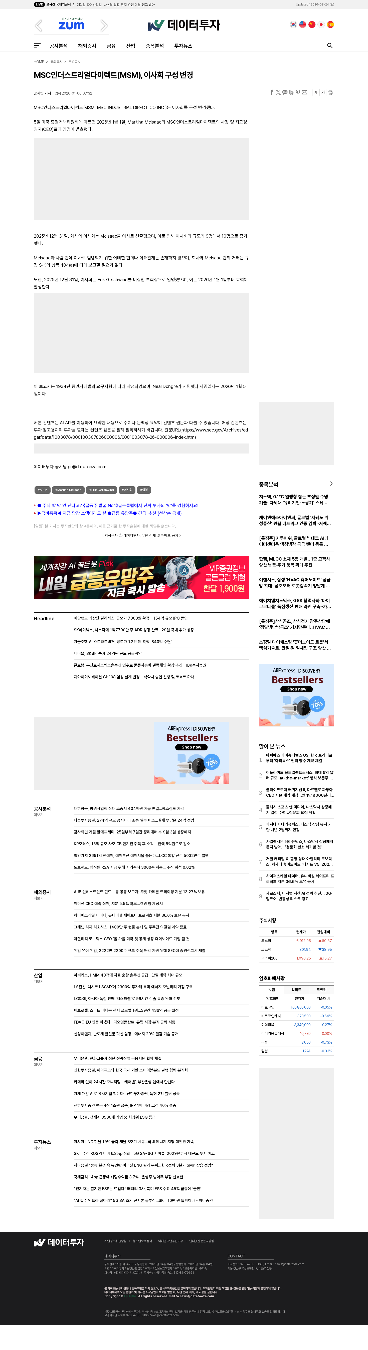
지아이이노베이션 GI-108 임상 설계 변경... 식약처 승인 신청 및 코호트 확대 (134, 677)
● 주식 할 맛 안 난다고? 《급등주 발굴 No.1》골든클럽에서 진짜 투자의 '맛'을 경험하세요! (117, 505)
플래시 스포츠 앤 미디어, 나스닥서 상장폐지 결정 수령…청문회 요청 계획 (299, 810)
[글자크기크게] (323, 92)
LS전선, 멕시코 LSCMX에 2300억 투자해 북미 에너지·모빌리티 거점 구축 (133, 987)
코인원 (321, 990)
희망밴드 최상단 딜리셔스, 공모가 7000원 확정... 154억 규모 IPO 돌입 (131, 618)
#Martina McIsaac (68, 490)
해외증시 (87, 46)
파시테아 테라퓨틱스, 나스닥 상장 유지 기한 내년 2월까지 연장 (299, 827)
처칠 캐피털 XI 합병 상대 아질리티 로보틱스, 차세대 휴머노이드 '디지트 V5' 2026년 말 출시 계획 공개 (299, 861)
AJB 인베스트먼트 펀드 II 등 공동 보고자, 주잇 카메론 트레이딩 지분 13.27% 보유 (139, 891)
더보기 (39, 815)
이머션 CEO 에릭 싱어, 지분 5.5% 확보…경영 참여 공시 (118, 903)
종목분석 (155, 46)
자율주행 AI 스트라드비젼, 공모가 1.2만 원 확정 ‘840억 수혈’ (123, 641)
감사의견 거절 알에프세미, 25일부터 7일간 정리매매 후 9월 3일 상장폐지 (132, 832)
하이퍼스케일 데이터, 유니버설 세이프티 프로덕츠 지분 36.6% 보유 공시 (131, 915)
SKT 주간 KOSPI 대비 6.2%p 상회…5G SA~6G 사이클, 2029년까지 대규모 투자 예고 (144, 1153)
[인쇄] (330, 92)
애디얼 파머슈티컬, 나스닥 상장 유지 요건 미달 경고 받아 (116, 5)
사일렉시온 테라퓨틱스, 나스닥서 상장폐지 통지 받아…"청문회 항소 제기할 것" (299, 844)
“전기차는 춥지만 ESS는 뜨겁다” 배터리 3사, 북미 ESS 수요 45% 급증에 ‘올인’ (137, 1188)
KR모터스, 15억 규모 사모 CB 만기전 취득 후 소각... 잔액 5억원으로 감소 (132, 843)
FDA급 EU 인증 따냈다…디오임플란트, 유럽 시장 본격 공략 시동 (124, 1022)
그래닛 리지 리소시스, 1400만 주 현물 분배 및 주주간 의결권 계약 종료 (130, 927)
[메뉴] (37, 45)
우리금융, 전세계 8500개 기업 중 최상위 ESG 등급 (115, 1117)
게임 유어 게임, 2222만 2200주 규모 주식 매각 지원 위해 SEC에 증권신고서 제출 (140, 950)
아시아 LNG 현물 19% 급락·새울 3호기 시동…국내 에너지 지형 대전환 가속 (134, 1141)
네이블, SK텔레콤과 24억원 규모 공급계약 (108, 653)
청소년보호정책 (142, 1241)
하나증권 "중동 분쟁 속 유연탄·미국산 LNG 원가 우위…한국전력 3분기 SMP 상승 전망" (143, 1165)
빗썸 (271, 990)
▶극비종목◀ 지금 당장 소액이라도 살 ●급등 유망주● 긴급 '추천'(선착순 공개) (109, 513)
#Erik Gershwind (101, 490)
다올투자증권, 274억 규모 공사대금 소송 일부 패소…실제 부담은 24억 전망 (134, 820)
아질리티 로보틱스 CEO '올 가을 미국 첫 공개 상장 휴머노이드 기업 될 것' (132, 939)
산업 (130, 46)
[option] (154, 4)
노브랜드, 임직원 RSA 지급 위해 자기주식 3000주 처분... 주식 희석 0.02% (134, 867)
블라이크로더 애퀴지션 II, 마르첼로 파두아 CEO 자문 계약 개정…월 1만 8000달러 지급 (299, 792)
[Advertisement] (85, 178)
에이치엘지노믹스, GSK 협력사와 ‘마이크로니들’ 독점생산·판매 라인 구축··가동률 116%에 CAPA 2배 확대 (294, 604)
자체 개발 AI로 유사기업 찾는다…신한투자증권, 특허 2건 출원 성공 (127, 1093)
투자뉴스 (183, 46)
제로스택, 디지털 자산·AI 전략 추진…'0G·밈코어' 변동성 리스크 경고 (299, 896)
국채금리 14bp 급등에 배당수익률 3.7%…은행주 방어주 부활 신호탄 (128, 1177)
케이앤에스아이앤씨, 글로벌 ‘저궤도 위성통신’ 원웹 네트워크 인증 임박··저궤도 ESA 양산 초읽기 (295, 521)
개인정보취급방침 (115, 1241)
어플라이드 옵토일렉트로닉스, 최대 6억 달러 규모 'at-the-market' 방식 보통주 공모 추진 (299, 775)
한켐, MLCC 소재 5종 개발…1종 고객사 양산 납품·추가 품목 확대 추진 (294, 562)
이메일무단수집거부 (170, 1241)
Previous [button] (38, 26)
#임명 (144, 490)
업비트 (296, 990)
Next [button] (104, 26)
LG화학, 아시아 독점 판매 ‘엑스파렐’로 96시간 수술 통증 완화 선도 (127, 998)
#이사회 (127, 490)
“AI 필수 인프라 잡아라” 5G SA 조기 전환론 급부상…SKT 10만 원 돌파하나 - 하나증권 (143, 1200)
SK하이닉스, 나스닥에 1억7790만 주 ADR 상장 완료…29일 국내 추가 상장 (134, 630)
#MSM (42, 490)
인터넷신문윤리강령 (201, 1241)
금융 (111, 46)
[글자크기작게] (315, 92)
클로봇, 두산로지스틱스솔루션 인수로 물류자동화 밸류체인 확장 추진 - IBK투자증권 (140, 665)
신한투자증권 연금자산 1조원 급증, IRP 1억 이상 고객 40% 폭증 (125, 1105)
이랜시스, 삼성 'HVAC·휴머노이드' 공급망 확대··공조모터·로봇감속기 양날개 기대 (295, 583)
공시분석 (59, 46)
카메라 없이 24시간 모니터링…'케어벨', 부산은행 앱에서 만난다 (124, 1082)
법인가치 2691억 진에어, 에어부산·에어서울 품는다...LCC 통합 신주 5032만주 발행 (141, 855)
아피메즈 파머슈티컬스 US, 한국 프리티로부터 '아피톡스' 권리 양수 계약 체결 (299, 758)
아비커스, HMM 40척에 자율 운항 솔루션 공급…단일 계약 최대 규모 (128, 975)
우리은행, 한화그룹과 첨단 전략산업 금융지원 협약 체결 (117, 1058)
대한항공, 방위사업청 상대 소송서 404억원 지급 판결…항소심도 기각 (129, 808)
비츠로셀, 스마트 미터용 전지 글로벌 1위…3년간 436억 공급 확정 (126, 1010)
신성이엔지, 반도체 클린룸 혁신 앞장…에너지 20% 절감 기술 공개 (126, 1034)
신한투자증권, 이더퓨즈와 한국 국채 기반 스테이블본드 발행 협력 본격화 (131, 1070)
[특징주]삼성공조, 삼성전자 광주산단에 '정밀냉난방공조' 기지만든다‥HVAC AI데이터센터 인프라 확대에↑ (294, 624)
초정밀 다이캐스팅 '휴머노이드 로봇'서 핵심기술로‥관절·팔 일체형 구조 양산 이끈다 (295, 645)
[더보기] (331, 483)
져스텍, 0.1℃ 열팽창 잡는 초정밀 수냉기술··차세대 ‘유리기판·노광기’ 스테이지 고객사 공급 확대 (293, 500)
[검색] (330, 45)
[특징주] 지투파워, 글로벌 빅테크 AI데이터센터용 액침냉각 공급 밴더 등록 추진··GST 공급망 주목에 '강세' (293, 541)
